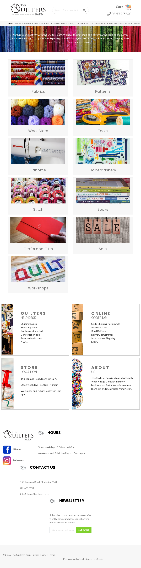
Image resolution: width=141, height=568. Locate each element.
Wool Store (39, 23)
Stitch (79, 23)
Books (87, 23)
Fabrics (18, 23)
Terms (51, 554)
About (127, 23)
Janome (56, 23)
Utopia (99, 558)
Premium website (72, 558)
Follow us (18, 460)
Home (11, 23)
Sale (111, 23)
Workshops (119, 23)
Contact (136, 23)
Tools (48, 23)
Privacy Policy (39, 554)
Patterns (27, 23)
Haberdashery (67, 23)
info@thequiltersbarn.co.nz (34, 494)
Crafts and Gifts (99, 23)
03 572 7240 (121, 14)
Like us (16, 449)
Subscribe (83, 529)
